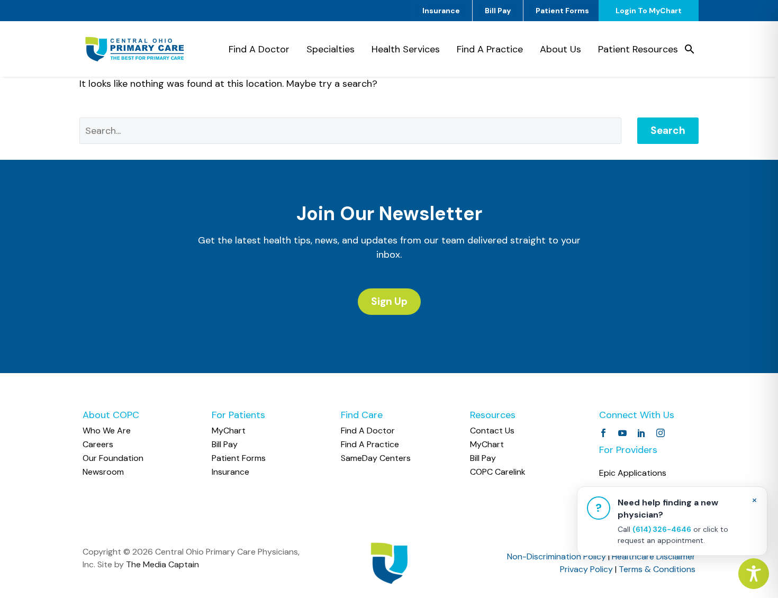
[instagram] (660, 433)
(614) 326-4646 (661, 529)
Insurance (441, 10)
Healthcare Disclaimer (653, 556)
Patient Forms (562, 10)
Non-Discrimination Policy (556, 556)
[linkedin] (641, 433)
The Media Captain (162, 564)
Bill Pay (498, 10)
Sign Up (389, 301)
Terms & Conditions (657, 569)
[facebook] (603, 433)
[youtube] (622, 433)
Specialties (330, 49)
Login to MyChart (649, 10)
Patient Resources (638, 49)
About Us (560, 49)
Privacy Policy (586, 569)
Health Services (406, 49)
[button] (689, 49)
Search (667, 130)
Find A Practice (490, 49)
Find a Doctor (259, 49)
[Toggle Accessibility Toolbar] (753, 573)
